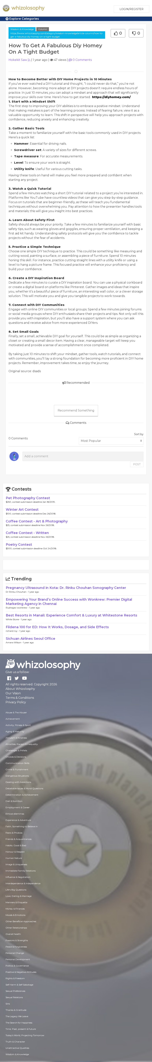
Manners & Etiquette (16, 902)
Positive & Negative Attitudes (21, 972)
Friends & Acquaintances (19, 839)
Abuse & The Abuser (16, 712)
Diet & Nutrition (14, 801)
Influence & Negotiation (18, 877)
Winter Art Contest (22, 510)
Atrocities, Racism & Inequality (22, 744)
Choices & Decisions (16, 756)
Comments (82, 60)
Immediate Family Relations (21, 870)
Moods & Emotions (15, 915)
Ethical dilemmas (15, 813)
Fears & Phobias (14, 832)
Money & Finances (15, 908)
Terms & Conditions (20, 697)
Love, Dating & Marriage (19, 896)
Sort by (138, 434)
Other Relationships (16, 927)
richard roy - (12, 630)
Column (42, 29)
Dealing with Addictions (18, 782)
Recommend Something (76, 410)
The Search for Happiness (19, 1022)
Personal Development (18, 959)
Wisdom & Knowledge (22, 29)
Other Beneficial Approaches (21, 921)
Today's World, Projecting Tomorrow (25, 1035)
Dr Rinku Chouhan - (17, 591)
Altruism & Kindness (16, 737)
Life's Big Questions (16, 889)
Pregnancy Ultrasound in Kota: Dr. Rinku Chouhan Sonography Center (66, 588)
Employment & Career (18, 807)
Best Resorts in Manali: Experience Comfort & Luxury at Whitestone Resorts (71, 615)
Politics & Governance (17, 965)
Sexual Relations (14, 997)
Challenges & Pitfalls (16, 750)
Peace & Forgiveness (16, 946)
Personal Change (15, 953)
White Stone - (13, 619)
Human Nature (14, 858)
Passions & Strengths (17, 940)
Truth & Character (15, 1041)
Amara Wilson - (14, 642)
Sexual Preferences (15, 991)
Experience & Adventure (18, 820)
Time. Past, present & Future (21, 1029)
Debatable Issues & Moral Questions (24, 788)
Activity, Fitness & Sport (18, 725)
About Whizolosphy (20, 689)
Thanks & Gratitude (16, 1010)
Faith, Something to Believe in (22, 826)
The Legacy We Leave (17, 1016)
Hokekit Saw (18, 60)
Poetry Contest (19, 545)
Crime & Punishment (17, 769)
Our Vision (13, 693)
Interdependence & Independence (23, 883)
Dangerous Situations (17, 775)
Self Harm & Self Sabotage (19, 984)
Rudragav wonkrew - (17, 607)
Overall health (13, 934)
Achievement (13, 718)
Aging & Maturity (15, 731)
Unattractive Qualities (17, 1048)
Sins (8, 1003)
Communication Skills (17, 763)
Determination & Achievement (22, 794)
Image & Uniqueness (16, 864)
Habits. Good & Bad (16, 845)
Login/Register (131, 9)
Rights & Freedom (15, 978)
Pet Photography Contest (28, 498)
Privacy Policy (16, 702)
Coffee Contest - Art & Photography (37, 521)
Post (137, 464)
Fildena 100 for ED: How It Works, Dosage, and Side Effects (57, 627)
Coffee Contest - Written (27, 533)
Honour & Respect (15, 851)
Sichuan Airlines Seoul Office (30, 639)
